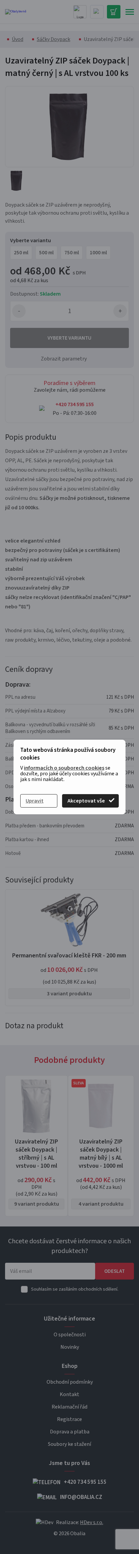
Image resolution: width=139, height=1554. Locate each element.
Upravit (35, 801)
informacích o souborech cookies (64, 768)
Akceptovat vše (86, 801)
